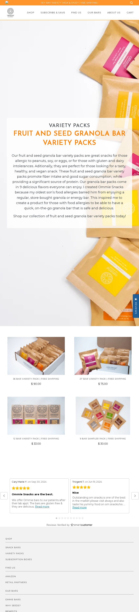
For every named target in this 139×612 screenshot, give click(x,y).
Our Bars (94, 12)
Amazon (10, 576)
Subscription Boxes (18, 559)
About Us (114, 12)
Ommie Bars (13, 599)
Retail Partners (16, 582)
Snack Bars (13, 547)
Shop (30, 12)
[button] (4, 495)
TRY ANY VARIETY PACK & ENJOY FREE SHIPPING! (69, 2)
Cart (130, 12)
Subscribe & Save (53, 12)
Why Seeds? (13, 605)
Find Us (76, 12)
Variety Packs (14, 553)
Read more (42, 506)
